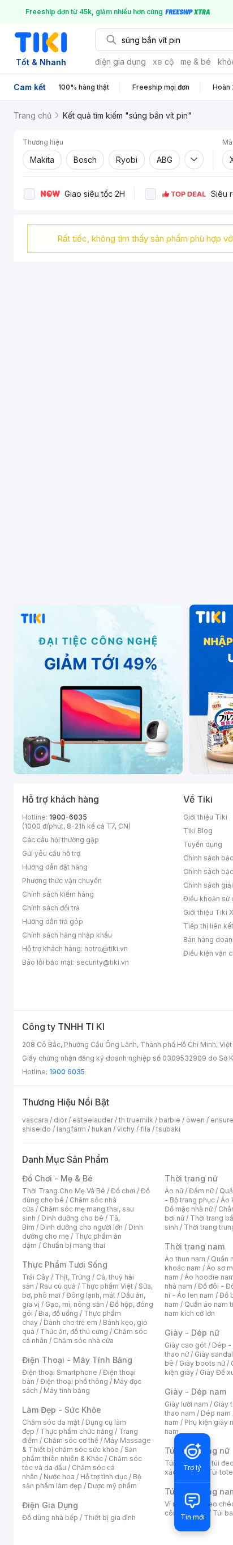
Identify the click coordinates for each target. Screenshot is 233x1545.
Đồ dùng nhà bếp (50, 1517)
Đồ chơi (123, 1191)
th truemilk (136, 1120)
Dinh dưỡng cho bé (72, 1218)
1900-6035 (68, 817)
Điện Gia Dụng (50, 1505)
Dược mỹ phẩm (112, 1485)
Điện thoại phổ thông (74, 1381)
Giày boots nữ (202, 1363)
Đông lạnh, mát (90, 1295)
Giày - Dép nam (195, 1391)
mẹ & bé (195, 61)
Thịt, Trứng (72, 1277)
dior (60, 1120)
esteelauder (92, 1120)
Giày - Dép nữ (192, 1332)
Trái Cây (35, 1277)
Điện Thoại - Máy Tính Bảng (77, 1360)
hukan (101, 1129)
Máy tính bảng (67, 1390)
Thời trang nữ (191, 1178)
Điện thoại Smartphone (59, 1372)
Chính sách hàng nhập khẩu (67, 935)
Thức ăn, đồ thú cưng (74, 1331)
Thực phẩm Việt (107, 1286)
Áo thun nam (185, 1259)
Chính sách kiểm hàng (58, 894)
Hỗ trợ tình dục (103, 1476)
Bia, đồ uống (58, 1313)
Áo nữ (174, 1191)
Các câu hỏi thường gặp (60, 839)
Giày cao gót (185, 1345)
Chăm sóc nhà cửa (83, 1340)
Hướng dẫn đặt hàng (55, 867)
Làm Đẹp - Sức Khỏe (61, 1410)
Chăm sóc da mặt (51, 1422)
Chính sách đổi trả (51, 908)
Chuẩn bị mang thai (73, 1245)
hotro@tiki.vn (106, 948)
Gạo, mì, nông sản (74, 1304)
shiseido (36, 1129)
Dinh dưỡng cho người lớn (81, 1227)
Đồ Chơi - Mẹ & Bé (57, 1178)
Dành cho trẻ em (70, 1322)
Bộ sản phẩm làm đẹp (81, 1481)
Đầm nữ (201, 1191)
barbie (169, 1120)
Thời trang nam (195, 1246)
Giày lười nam (186, 1404)
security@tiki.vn (102, 962)
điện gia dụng (120, 61)
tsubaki (168, 1129)
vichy (126, 1129)
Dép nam (216, 1413)
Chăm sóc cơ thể (71, 1440)
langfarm (71, 1129)
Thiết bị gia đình (110, 1517)
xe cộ (163, 61)
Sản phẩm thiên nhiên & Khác (79, 1454)
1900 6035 (67, 1071)
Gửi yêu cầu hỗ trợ (51, 853)
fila (145, 1129)
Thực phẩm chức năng (76, 1431)
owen (195, 1120)
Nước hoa (59, 1476)
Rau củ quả (58, 1286)
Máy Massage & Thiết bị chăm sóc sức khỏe (86, 1445)
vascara (35, 1120)
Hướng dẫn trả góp (52, 921)
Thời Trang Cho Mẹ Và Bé (63, 1191)
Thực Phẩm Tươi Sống (64, 1264)
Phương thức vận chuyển (62, 880)
